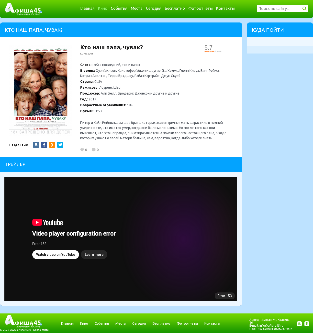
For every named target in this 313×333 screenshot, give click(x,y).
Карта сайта (41, 329)
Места (137, 8)
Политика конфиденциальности (270, 328)
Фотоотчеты (200, 8)
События (119, 8)
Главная (87, 8)
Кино (102, 8)
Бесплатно (175, 8)
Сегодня (153, 8)
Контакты (225, 8)
